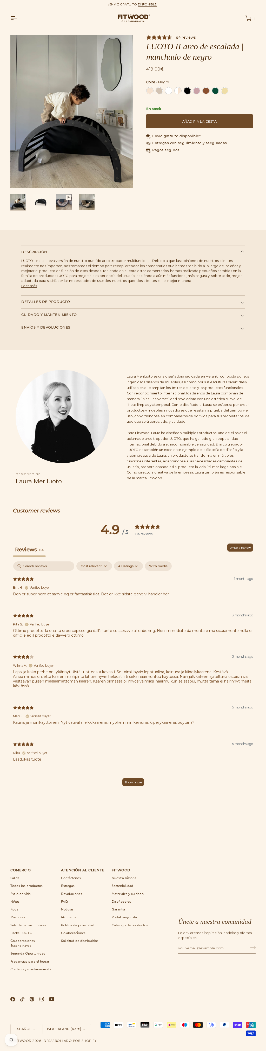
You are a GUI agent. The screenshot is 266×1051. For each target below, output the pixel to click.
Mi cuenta (68, 917)
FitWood (23, 1041)
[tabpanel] (133, 676)
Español (23, 1029)
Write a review (240, 547)
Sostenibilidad (122, 886)
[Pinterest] (32, 999)
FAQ (64, 901)
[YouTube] (51, 999)
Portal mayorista (124, 917)
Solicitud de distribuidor (79, 941)
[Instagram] (41, 999)
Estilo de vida (20, 894)
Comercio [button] (20, 870)
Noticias (67, 909)
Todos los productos (26, 886)
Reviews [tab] (29, 549)
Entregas (68, 886)
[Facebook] (12, 999)
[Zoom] (20, 178)
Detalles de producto (45, 302)
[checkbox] (158, 566)
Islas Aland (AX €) (64, 1029)
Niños (14, 901)
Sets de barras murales (28, 925)
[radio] (150, 90)
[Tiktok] (22, 999)
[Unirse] (251, 947)
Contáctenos (71, 878)
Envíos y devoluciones (45, 327)
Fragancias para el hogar (29, 961)
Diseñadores (121, 901)
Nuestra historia (124, 878)
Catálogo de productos (130, 925)
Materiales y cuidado (128, 894)
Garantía (118, 909)
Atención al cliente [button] (82, 870)
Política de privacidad (77, 925)
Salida (14, 878)
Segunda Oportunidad (27, 953)
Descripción (34, 252)
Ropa (14, 909)
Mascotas (17, 917)
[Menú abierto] (18, 18)
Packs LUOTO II (23, 933)
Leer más (29, 286)
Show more (133, 782)
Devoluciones (71, 894)
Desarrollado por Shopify (70, 1041)
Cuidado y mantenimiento (49, 315)
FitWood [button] (121, 870)
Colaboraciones (73, 933)
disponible (147, 4)
